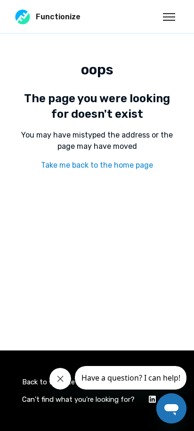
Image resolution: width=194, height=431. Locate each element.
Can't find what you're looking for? (78, 399)
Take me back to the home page (97, 165)
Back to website (48, 382)
